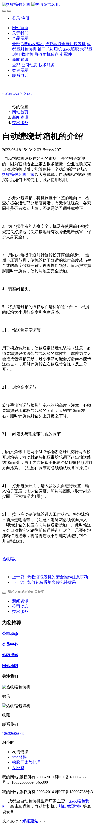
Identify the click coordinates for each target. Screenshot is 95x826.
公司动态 (20, 606)
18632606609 (13, 733)
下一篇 (44, 582)
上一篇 (50, 577)
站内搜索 (10, 655)
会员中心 (10, 644)
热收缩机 (10, 559)
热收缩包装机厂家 (18, 174)
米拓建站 (31, 821)
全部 (16, 44)
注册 (25, 18)
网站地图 (10, 666)
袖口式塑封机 (71, 806)
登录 (16, 18)
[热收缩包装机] (47, 4)
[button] (11, 93)
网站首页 (20, 28)
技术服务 (20, 122)
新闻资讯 (20, 117)
